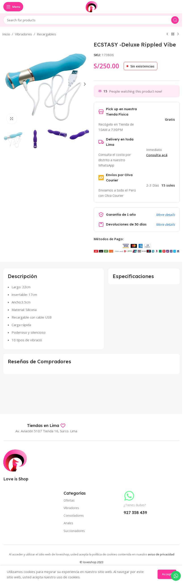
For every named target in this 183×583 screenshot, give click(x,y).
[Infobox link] (46, 425)
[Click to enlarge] (12, 119)
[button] (7, 84)
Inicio (6, 34)
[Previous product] (167, 34)
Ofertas (69, 500)
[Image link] (15, 460)
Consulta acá (156, 155)
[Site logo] (92, 6)
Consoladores (74, 515)
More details (165, 214)
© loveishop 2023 (91, 562)
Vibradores (23, 34)
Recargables (46, 34)
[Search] (175, 20)
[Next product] (178, 34)
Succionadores (74, 531)
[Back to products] (172, 34)
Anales (68, 523)
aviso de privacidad (161, 554)
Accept (167, 574)
